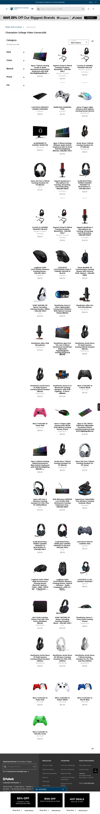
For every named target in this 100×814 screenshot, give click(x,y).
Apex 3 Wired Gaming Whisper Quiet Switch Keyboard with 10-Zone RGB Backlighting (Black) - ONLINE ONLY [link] (62, 146)
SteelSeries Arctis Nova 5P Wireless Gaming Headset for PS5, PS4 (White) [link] (62, 658)
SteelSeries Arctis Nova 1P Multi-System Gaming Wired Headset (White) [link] (40, 658)
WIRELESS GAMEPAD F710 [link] (62, 108)
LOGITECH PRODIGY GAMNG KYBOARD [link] (40, 108)
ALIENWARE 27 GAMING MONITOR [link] (40, 144)
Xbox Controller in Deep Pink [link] (40, 424)
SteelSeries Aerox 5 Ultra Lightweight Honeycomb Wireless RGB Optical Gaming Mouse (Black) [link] (62, 308)
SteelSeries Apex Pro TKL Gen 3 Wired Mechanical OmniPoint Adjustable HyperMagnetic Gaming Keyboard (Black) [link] (62, 346)
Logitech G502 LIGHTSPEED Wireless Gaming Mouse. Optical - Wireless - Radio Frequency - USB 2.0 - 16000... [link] (62, 582)
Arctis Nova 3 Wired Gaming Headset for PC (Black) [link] (84, 145)
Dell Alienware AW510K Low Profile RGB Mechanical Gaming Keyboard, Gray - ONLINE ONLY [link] (62, 502)
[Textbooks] (32, 9)
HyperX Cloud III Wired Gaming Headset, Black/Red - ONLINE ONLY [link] (62, 68)
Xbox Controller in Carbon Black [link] (84, 387)
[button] (50, 2)
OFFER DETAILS (29, 810)
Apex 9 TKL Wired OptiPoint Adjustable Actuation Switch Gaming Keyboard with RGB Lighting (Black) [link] (84, 426)
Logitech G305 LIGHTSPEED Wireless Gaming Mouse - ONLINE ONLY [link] (40, 270)
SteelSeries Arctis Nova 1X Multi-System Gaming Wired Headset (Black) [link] (40, 388)
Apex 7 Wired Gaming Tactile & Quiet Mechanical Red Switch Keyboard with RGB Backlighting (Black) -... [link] (40, 68)
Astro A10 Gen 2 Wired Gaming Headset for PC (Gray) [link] (85, 463)
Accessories (12, 44)
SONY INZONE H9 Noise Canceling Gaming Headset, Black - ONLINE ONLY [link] (62, 620)
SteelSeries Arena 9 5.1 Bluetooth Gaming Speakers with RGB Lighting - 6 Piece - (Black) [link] (62, 388)
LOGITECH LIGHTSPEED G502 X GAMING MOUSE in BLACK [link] (62, 270)
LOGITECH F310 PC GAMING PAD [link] (85, 543)
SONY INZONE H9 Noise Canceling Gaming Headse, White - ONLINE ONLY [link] (40, 308)
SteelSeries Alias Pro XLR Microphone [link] (84, 306)
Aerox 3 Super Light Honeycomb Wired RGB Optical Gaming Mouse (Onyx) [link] (62, 426)
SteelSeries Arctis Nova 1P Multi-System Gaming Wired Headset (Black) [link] (85, 346)
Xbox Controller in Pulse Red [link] (40, 699)
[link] (93, 9)
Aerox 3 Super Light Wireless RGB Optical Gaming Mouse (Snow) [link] (84, 109)
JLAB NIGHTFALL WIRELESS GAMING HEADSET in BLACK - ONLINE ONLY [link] (62, 544)
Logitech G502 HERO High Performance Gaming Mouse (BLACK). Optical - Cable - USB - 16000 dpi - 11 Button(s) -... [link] (40, 582)
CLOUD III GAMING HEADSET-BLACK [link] (85, 66)
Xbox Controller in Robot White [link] (62, 699)
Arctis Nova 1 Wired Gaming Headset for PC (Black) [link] (62, 463)
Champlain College (17, 762)
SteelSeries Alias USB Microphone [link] (40, 344)
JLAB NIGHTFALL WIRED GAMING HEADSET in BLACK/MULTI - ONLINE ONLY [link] (85, 184)
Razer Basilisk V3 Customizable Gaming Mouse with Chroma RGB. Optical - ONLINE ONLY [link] (84, 270)
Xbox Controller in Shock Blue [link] (84, 699)
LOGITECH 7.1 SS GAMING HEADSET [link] (85, 580)
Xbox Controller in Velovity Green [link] (40, 733)
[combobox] (19, 766)
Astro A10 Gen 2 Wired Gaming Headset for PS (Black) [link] (40, 183)
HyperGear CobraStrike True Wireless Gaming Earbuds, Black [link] (84, 501)
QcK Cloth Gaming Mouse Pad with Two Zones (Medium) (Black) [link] (40, 620)
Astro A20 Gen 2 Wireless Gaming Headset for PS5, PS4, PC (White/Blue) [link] (40, 502)
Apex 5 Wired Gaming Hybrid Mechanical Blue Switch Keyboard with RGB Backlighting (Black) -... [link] (40, 464)
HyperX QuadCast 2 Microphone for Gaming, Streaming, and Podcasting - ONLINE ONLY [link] (62, 184)
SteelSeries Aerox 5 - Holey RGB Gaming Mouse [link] (84, 619)
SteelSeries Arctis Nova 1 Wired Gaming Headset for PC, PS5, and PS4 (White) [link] (84, 658)
